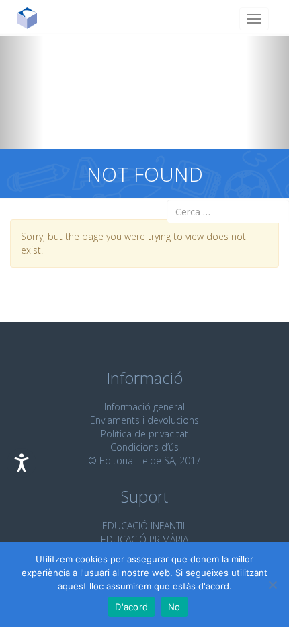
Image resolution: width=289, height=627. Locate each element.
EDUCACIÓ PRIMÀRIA (144, 539)
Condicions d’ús (144, 447)
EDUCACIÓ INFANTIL (145, 525)
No (174, 606)
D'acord (131, 606)
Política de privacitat (144, 433)
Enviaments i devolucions (144, 420)
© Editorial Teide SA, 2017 (144, 460)
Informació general (144, 406)
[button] (22, 91)
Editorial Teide (32, 18)
